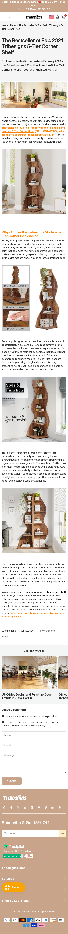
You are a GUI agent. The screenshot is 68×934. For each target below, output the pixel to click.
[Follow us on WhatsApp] (4, 807)
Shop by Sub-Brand (15, 900)
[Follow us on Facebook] (11, 807)
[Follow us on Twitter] (18, 807)
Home (5, 25)
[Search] (9, 17)
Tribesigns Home (14, 867)
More (5, 889)
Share (5, 636)
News (13, 25)
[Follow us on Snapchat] (59, 807)
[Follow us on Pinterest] (32, 807)
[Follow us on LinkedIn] (52, 807)
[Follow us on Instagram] (25, 807)
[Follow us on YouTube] (39, 807)
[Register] (62, 833)
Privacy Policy (9, 725)
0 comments (48, 631)
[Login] (58, 17)
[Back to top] (61, 912)
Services (8, 878)
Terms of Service (30, 725)
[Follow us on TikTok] (46, 807)
